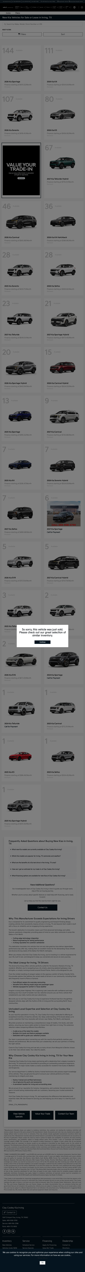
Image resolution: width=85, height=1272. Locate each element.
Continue (42, 642)
